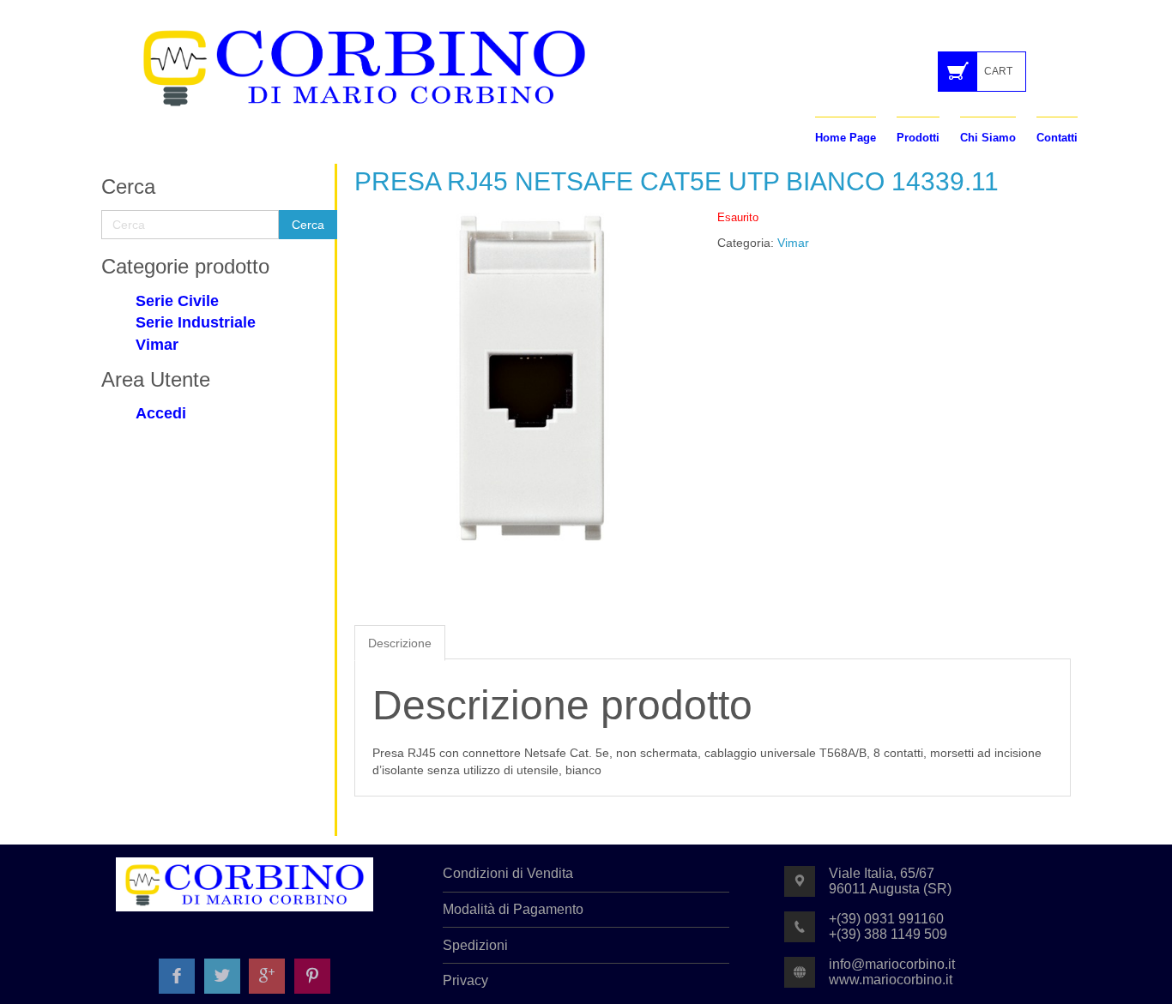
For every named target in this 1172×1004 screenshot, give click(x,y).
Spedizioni (475, 945)
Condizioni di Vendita (508, 873)
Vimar (157, 344)
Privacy (465, 980)
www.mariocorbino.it (890, 979)
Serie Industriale (196, 322)
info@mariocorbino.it (892, 964)
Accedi (161, 413)
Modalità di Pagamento (513, 909)
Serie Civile (177, 301)
